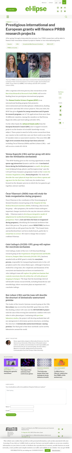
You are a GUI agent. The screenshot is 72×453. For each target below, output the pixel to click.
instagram (57, 7)
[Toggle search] (66, 17)
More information (56, 450)
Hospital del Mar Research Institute (33, 44)
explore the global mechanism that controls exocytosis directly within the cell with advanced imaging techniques (27, 276)
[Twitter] (60, 107)
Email (8, 410)
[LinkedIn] (60, 115)
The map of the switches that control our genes (27, 372)
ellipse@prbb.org (26, 436)
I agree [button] (47, 450)
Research (23, 368)
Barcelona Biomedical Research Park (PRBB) (21, 93)
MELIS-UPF (50, 44)
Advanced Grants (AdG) (30, 124)
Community (9, 22)
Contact (51, 2)
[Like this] (60, 123)
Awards (9, 44)
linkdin (57, 11)
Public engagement (59, 368)
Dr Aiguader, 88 (26, 432)
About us (44, 2)
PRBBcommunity (12, 47)
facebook (61, 11)
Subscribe (11, 9)
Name (8, 406)
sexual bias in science (13, 234)
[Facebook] (60, 111)
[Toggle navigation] (8, 16)
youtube (64, 11)
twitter (61, 7)
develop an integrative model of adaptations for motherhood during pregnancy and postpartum (26, 217)
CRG (17, 44)
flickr (64, 7)
